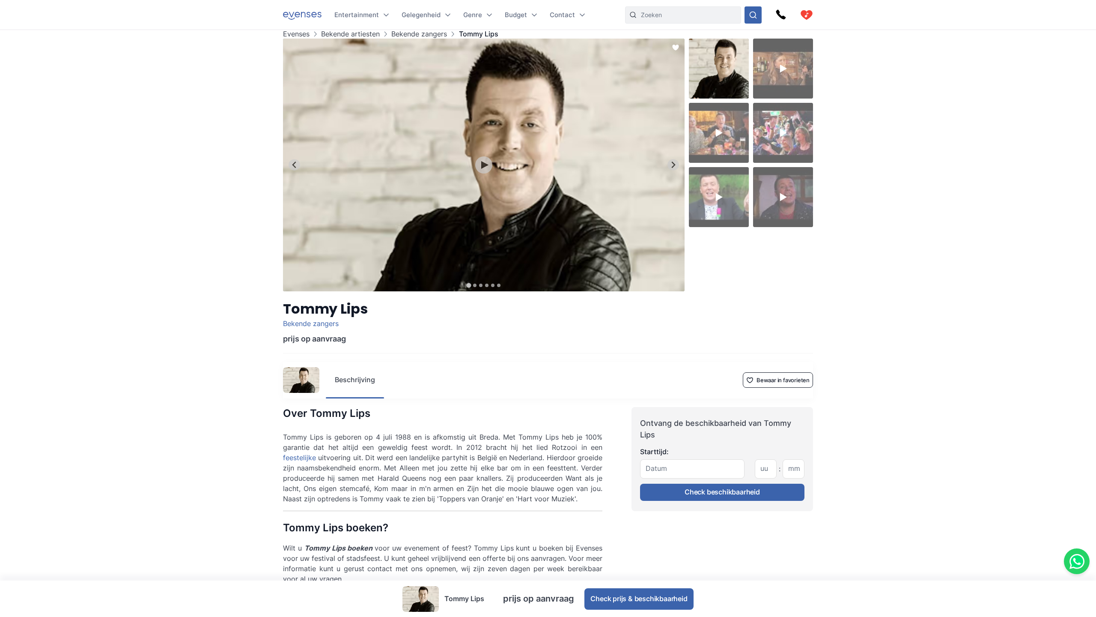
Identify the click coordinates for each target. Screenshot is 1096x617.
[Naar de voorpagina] (302, 15)
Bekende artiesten (350, 34)
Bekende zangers (419, 34)
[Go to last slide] (294, 165)
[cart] (806, 15)
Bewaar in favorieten (783, 380)
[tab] (468, 285)
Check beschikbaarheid (722, 492)
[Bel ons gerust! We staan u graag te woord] (780, 15)
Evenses (296, 34)
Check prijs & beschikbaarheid (638, 598)
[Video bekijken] (483, 165)
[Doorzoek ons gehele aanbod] (753, 15)
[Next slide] (673, 165)
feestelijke (299, 457)
